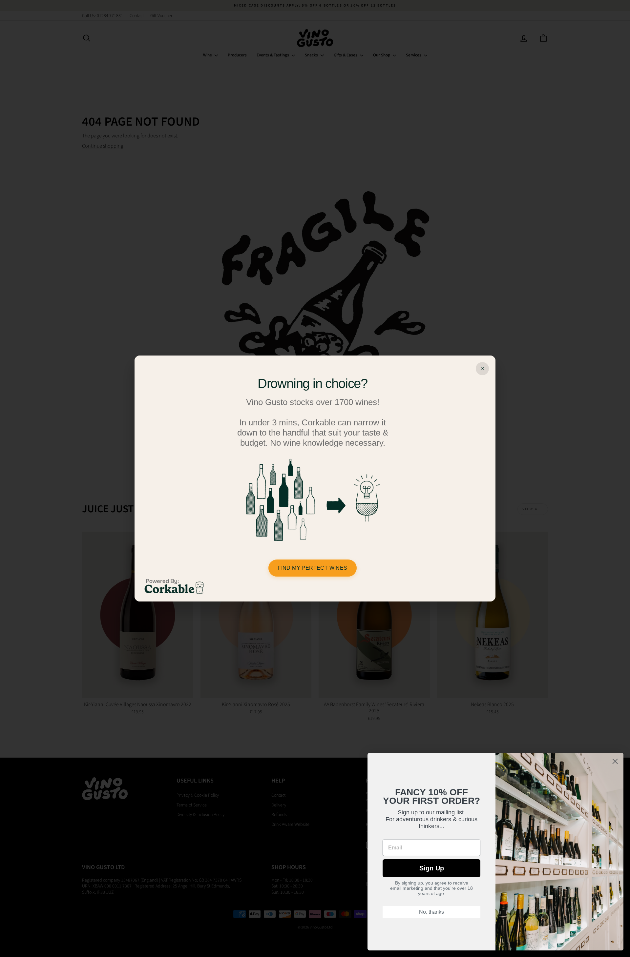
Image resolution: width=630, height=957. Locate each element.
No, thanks (431, 912)
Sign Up (431, 868)
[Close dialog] (615, 761)
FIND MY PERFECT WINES (312, 568)
